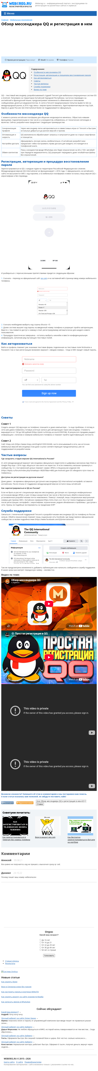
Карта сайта (9, 1062)
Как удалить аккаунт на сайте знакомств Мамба (22, 997)
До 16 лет (46, 940)
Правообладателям (32, 1062)
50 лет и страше (49, 950)
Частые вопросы (41, 83)
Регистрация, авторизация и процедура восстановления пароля (62, 75)
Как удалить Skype (9, 982)
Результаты (10, 963)
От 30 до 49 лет (48, 947)
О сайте (19, 1062)
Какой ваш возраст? (10, 1012)
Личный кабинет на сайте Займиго (16, 1027)
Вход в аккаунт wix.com (45, 837)
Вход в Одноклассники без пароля (16, 986)
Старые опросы (12, 961)
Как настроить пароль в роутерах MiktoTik (20, 992)
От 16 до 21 (47, 942)
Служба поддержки (42, 86)
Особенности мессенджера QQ (47, 72)
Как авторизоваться (42, 78)
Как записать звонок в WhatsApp (15, 1002)
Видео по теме (40, 89)
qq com (44, 278)
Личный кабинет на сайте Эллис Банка (18, 1018)
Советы (37, 81)
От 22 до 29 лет (48, 945)
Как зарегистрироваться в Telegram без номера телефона (16, 838)
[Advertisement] (33, 42)
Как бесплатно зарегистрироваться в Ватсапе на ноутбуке (81, 839)
